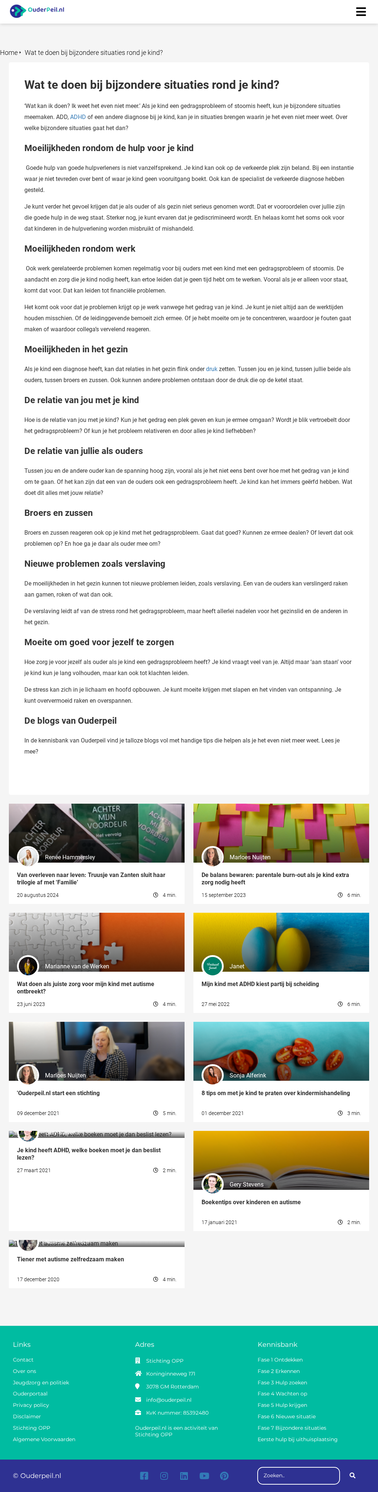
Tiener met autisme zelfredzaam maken (60, 1243)
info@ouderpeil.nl (169, 1400)
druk (211, 369)
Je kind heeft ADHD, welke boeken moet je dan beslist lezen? (87, 1134)
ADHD (78, 116)
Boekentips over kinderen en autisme (241, 1134)
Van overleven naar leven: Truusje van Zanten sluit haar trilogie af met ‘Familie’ (94, 811)
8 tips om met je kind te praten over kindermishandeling (265, 1025)
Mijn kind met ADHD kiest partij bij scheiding (251, 916)
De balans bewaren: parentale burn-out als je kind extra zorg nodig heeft (279, 811)
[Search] (352, 1476)
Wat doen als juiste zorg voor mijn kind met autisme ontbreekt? (90, 916)
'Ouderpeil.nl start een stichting (49, 1025)
